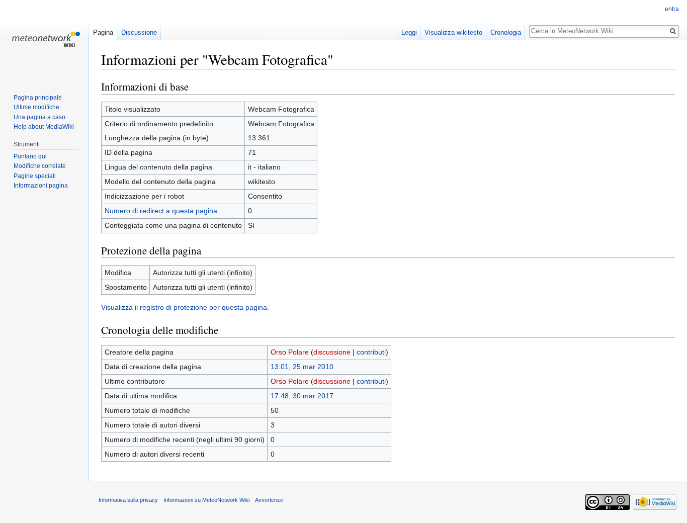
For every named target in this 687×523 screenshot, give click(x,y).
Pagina (103, 32)
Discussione (139, 32)
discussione (332, 352)
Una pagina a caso (39, 117)
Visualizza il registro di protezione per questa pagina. (185, 307)
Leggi (409, 32)
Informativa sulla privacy (128, 500)
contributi (371, 352)
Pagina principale (38, 97)
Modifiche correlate (40, 165)
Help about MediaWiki (44, 126)
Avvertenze (269, 500)
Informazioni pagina (41, 185)
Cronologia (505, 32)
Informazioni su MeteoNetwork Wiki (206, 500)
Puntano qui (30, 156)
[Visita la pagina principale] (44, 40)
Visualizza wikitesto (453, 32)
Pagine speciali (35, 176)
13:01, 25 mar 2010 (302, 367)
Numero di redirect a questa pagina (161, 211)
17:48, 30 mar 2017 (302, 396)
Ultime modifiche (36, 107)
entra (672, 9)
